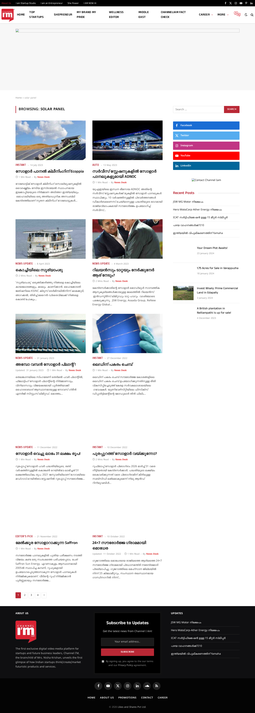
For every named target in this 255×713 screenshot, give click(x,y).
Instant (20, 165)
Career (204, 14)
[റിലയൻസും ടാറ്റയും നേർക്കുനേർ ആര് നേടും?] (127, 239)
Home (21, 14)
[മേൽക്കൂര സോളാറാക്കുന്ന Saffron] (50, 512)
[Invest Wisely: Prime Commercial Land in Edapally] (183, 293)
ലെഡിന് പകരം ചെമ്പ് (112, 364)
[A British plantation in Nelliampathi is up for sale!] (183, 313)
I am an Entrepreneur (52, 3)
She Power (73, 3)
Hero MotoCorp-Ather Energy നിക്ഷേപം (197, 209)
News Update (24, 264)
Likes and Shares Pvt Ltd (132, 707)
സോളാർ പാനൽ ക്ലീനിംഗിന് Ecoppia (49, 171)
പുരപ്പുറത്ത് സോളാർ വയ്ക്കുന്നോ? (124, 453)
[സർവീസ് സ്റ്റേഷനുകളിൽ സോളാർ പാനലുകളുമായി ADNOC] (127, 140)
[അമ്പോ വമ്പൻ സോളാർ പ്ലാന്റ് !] (50, 333)
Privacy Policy (125, 665)
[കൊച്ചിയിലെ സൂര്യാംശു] (50, 239)
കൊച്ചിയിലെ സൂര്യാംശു (39, 270)
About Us (107, 697)
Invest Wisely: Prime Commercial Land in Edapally (217, 290)
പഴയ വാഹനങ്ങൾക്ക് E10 (188, 225)
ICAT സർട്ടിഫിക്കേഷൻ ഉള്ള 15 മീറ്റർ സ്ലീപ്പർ (200, 217)
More (221, 14)
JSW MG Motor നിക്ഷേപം (188, 202)
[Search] (252, 15)
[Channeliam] (8, 14)
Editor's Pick (24, 536)
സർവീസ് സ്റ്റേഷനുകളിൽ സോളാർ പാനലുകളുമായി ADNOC (124, 174)
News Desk (43, 177)
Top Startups (36, 14)
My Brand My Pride (86, 14)
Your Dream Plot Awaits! (212, 248)
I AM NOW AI (90, 3)
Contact (147, 697)
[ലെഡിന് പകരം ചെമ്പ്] (127, 333)
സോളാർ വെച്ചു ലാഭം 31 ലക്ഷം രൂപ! (47, 453)
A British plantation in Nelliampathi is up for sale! (214, 311)
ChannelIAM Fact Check (173, 14)
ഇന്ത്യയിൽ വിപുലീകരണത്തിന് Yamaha (198, 233)
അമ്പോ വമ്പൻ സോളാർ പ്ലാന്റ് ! (45, 364)
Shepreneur (63, 14)
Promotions (127, 697)
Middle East (144, 14)
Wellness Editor (116, 14)
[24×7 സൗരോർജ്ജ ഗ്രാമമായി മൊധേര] (127, 512)
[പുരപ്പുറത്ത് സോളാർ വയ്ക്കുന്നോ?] (127, 423)
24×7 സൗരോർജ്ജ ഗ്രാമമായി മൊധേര (119, 545)
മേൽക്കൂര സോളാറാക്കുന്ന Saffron (46, 543)
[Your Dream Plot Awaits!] (183, 253)
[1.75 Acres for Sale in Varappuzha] (183, 273)
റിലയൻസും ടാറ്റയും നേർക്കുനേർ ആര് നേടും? (123, 273)
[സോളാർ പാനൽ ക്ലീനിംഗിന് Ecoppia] (50, 140)
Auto (95, 165)
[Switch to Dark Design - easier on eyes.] (246, 14)
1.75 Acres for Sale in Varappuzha (217, 268)
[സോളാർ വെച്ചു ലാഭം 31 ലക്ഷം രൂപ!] (50, 423)
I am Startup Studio (26, 3)
